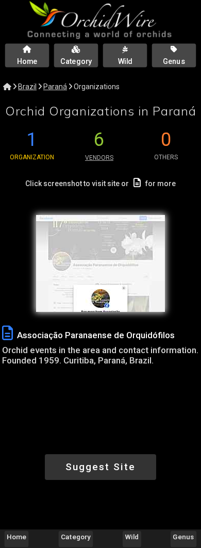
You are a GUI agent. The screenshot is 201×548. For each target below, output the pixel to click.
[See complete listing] (7, 333)
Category (76, 537)
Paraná (55, 86)
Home (16, 537)
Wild (132, 537)
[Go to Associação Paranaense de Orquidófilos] (100, 263)
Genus (183, 537)
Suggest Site (100, 467)
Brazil (27, 86)
